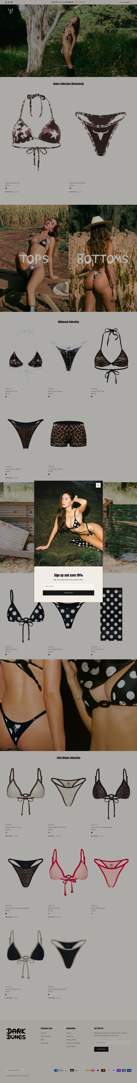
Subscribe (68, 593)
